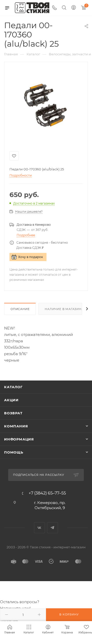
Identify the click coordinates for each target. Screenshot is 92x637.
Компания (16, 426)
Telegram (52, 527)
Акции (11, 400)
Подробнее (26, 235)
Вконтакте (39, 527)
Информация (19, 439)
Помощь (13, 452)
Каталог (13, 387)
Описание (19, 309)
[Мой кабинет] (73, 8)
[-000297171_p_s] (46, 105)
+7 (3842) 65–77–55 (47, 493)
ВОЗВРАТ (13, 413)
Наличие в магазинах (65, 309)
